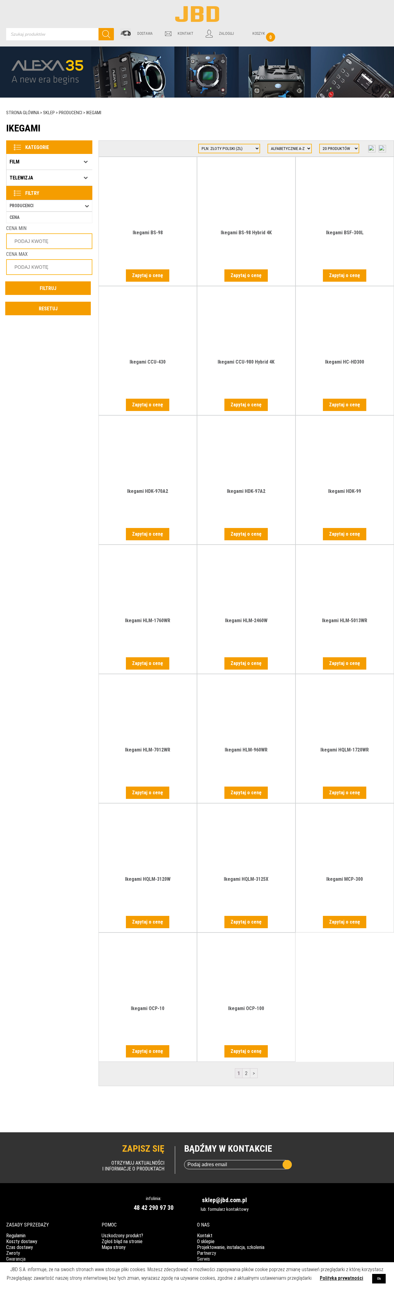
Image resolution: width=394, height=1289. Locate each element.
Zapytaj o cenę (147, 275)
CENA (14, 217)
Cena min (16, 228)
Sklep (49, 112)
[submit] (287, 1164)
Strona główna (22, 112)
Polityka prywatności (341, 1278)
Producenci (70, 112)
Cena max (17, 254)
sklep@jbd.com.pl (224, 1200)
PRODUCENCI (22, 205)
